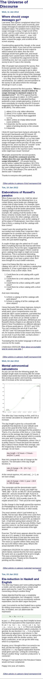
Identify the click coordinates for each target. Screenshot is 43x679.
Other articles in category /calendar (17, 568)
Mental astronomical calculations (15, 367)
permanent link (35, 183)
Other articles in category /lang (16, 674)
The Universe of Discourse (14, 4)
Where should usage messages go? (15, 18)
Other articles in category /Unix (15, 183)
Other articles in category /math (15, 357)
